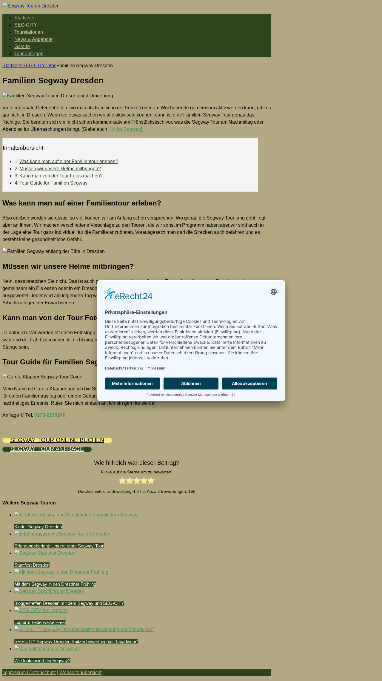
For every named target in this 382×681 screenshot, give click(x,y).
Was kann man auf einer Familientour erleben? (68, 161)
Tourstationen (28, 32)
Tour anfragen (29, 53)
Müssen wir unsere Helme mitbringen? (60, 168)
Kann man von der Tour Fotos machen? (61, 175)
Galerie (22, 46)
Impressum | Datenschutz (29, 672)
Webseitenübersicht (80, 672)
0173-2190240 (49, 415)
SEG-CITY (25, 24)
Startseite (24, 17)
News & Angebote (33, 39)
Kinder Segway (124, 129)
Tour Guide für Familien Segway (53, 182)
